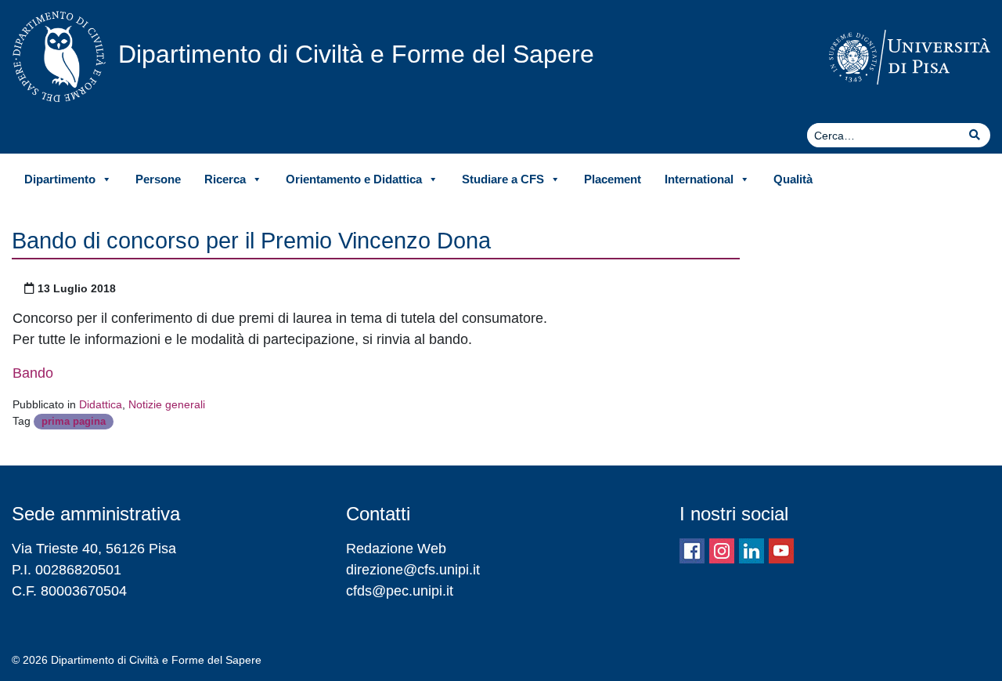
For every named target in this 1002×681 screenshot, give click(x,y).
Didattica (100, 404)
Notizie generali (166, 404)
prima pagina (73, 421)
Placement (612, 179)
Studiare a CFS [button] (503, 179)
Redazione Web (396, 548)
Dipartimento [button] (60, 179)
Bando (33, 373)
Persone (158, 179)
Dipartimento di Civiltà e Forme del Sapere (356, 54)
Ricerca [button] (225, 179)
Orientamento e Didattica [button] (354, 179)
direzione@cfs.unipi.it (413, 570)
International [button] (699, 179)
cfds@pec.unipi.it (399, 591)
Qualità (793, 179)
